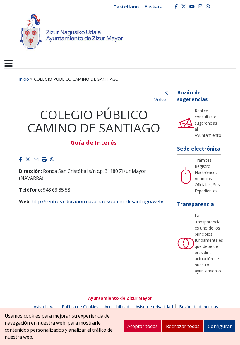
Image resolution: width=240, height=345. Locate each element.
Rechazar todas (183, 326)
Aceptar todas (142, 326)
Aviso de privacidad (154, 306)
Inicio (24, 79)
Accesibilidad (116, 306)
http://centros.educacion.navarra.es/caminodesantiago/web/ (98, 201)
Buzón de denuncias (198, 306)
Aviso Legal (45, 306)
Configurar (220, 326)
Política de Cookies (80, 306)
